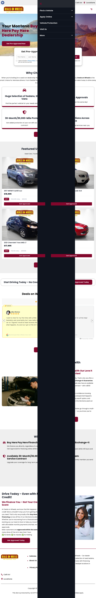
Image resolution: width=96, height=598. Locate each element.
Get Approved (24, 204)
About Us (33, 560)
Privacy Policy (31, 60)
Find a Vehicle (46, 10)
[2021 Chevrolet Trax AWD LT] (24, 234)
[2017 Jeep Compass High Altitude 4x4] (71, 182)
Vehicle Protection (48, 23)
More (42, 35)
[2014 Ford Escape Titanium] (71, 234)
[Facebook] (2, 2)
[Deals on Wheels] (14, 9)
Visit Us (43, 29)
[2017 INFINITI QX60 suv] (24, 182)
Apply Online (46, 16)
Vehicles (32, 556)
